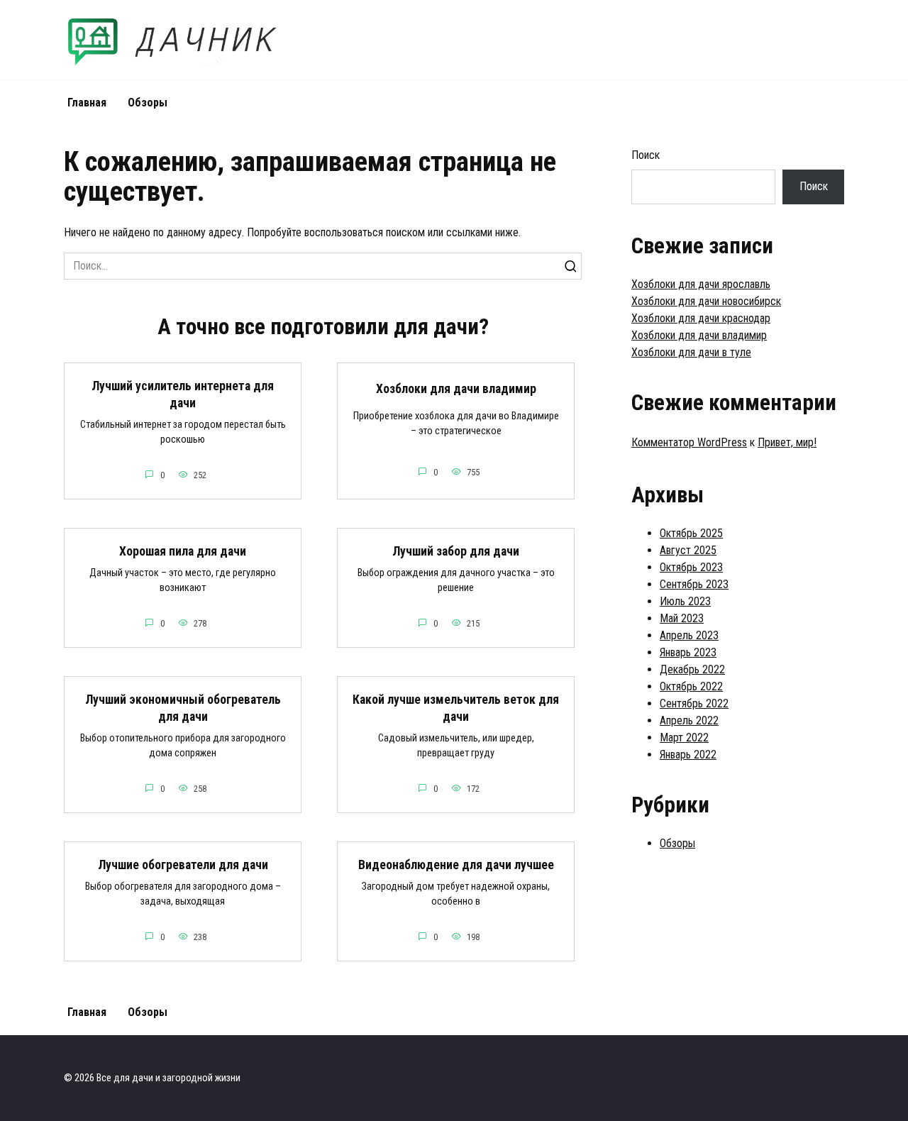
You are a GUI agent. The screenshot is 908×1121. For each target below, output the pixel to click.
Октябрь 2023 (691, 567)
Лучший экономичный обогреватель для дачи (183, 708)
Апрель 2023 (689, 635)
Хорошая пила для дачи (182, 551)
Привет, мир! (787, 442)
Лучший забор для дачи (455, 551)
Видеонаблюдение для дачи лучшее (456, 865)
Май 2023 (682, 618)
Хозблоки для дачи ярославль (700, 284)
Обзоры (147, 102)
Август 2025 (688, 550)
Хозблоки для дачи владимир (456, 389)
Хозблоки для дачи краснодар (700, 318)
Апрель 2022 (689, 720)
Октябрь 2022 (691, 686)
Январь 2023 (688, 652)
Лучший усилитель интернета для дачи (183, 395)
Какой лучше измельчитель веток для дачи (456, 708)
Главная (86, 102)
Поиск (645, 155)
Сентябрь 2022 (694, 703)
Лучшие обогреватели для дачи (183, 865)
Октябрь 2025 (691, 533)
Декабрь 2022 (692, 669)
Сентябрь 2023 (694, 584)
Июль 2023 (685, 601)
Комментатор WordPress (689, 442)
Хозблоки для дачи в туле (691, 352)
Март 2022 (684, 737)
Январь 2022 (688, 754)
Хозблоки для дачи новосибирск (706, 301)
